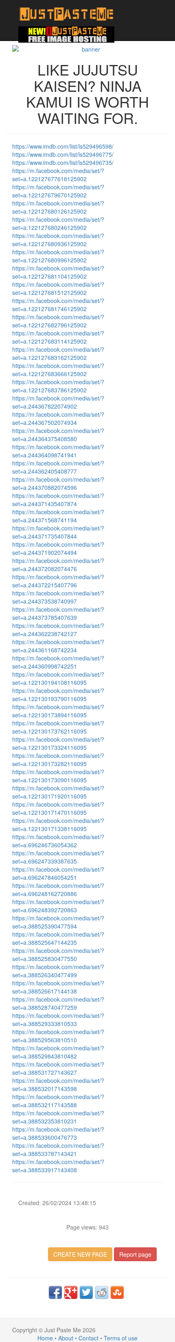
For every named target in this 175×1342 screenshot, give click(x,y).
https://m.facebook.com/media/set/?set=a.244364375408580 (58, 434)
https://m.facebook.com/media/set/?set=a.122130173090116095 (58, 776)
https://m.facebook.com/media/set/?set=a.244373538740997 (58, 597)
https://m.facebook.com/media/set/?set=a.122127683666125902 (58, 369)
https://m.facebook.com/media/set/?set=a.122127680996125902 (58, 256)
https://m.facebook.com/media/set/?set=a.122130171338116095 (58, 824)
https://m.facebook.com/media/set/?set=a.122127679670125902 (58, 191)
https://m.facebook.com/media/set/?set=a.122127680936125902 (58, 240)
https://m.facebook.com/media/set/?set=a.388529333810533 (58, 1019)
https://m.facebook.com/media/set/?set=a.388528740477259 (58, 1003)
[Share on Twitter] (86, 1292)
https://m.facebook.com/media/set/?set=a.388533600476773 (58, 1133)
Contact (88, 1338)
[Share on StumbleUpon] (117, 1292)
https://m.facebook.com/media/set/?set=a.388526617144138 (58, 987)
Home (45, 1338)
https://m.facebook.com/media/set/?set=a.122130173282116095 (58, 759)
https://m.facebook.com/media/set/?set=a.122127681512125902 (58, 288)
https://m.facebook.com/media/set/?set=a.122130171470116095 (58, 808)
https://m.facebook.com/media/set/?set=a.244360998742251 (58, 662)
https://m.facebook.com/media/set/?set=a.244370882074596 (58, 483)
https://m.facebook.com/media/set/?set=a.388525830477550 (58, 954)
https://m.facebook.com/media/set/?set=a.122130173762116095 (58, 727)
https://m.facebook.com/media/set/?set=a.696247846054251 (58, 873)
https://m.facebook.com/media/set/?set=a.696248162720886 (58, 889)
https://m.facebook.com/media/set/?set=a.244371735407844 (58, 532)
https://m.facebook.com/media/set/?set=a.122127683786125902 (58, 386)
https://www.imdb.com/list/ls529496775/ (63, 154)
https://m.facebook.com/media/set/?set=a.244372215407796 (58, 581)
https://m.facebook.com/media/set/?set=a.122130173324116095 (58, 743)
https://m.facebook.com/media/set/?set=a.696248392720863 (58, 906)
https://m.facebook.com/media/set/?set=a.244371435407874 (58, 499)
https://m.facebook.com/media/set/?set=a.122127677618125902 (58, 175)
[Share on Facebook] (55, 1292)
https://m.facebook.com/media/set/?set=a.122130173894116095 (58, 711)
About (65, 1338)
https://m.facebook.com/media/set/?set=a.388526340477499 (58, 971)
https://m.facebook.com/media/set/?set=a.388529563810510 (58, 1036)
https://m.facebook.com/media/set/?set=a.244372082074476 (58, 564)
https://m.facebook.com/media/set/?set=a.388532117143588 (58, 1101)
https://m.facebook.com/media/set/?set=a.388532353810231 (58, 1117)
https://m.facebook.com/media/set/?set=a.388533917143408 (58, 1166)
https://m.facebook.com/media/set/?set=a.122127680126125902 (58, 207)
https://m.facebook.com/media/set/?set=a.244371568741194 (58, 516)
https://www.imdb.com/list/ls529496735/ (63, 162)
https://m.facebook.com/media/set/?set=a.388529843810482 (58, 1052)
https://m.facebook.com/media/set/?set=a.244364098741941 (58, 451)
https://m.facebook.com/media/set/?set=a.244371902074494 (58, 548)
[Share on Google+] (70, 1292)
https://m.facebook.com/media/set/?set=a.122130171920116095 (58, 792)
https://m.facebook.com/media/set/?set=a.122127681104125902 (58, 272)
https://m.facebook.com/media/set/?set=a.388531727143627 (58, 1068)
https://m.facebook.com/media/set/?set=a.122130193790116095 (58, 694)
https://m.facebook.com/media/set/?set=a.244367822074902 (58, 402)
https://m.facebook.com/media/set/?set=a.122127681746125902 (58, 305)
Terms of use (121, 1338)
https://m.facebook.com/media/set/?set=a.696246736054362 (58, 841)
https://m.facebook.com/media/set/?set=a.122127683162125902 (58, 353)
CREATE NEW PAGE (80, 1254)
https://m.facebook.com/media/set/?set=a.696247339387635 (58, 857)
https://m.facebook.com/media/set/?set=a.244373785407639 (58, 613)
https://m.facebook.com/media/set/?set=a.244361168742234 (58, 646)
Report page (135, 1254)
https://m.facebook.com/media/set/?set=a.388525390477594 (58, 922)
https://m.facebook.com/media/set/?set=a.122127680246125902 (58, 223)
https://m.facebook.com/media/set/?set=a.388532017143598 (58, 1084)
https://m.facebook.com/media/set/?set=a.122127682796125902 (58, 321)
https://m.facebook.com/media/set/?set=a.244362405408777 (58, 467)
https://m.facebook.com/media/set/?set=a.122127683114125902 (58, 337)
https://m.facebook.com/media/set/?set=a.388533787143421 (58, 1149)
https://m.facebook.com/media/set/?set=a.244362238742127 (58, 629)
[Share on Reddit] (101, 1292)
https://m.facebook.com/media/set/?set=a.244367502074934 (58, 418)
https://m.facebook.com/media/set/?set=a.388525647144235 (58, 938)
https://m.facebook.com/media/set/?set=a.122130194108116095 (58, 678)
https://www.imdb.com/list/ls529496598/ (63, 146)
